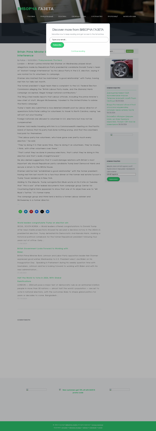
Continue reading (78, 51)
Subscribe (57, 45)
